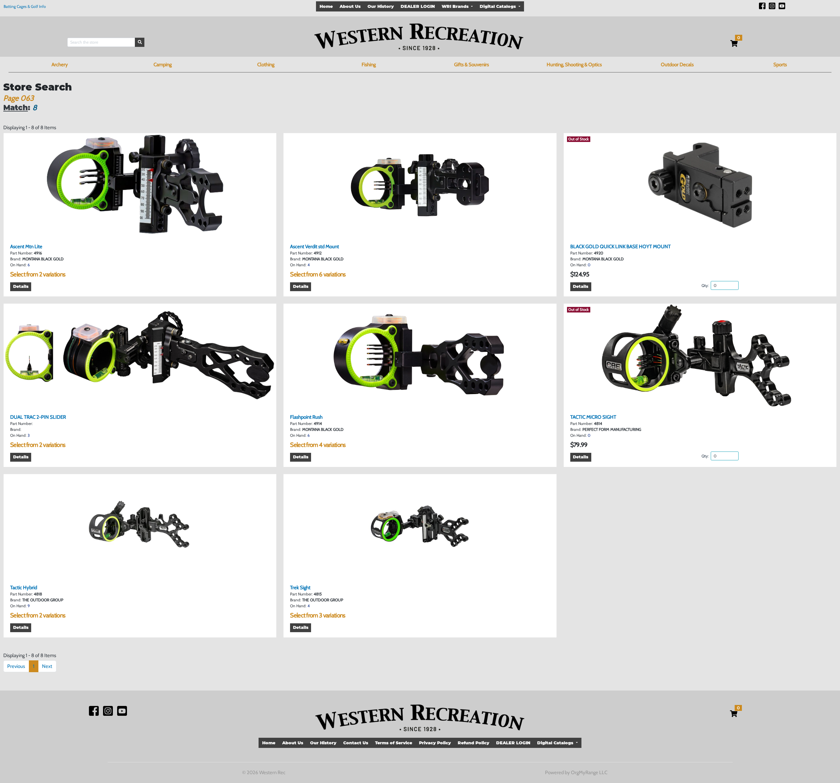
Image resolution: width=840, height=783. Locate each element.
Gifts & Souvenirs (471, 65)
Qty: (706, 285)
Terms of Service (393, 742)
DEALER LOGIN (418, 6)
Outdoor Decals (677, 65)
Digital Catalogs (498, 6)
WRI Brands (456, 6)
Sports (780, 65)
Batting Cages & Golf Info (25, 6)
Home (326, 6)
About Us (350, 6)
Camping (163, 65)
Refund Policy (473, 742)
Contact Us (355, 742)
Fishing (369, 65)
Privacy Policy (435, 742)
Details (21, 286)
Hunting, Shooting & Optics (574, 65)
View (142, 231)
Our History (381, 6)
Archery (60, 65)
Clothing (265, 65)
